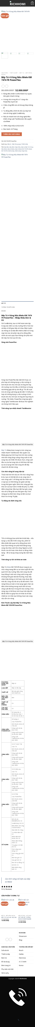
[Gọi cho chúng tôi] (10, 939)
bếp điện (6, 147)
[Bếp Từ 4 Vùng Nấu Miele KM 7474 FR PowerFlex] (17, 360)
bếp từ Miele (11, 149)
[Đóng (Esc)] (2, 1016)
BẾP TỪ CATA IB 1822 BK (9, 917)
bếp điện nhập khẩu (15, 147)
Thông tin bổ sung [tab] (8, 307)
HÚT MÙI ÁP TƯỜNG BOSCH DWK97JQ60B (24, 918)
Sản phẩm (4, 73)
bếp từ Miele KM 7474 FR (21, 149)
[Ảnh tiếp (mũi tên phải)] (7, 1024)
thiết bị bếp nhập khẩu (21, 151)
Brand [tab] (3, 311)
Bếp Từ (4, 450)
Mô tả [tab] (3, 303)
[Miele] (15, 224)
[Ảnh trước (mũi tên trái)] (2, 1024)
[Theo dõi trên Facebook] (7, 939)
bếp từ (23, 147)
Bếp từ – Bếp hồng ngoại (14, 144)
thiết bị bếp (11, 151)
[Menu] (2, 3)
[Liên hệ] (18, 997)
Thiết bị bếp (14, 73)
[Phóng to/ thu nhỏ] (7, 1016)
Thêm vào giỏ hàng (11, 134)
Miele (9, 567)
